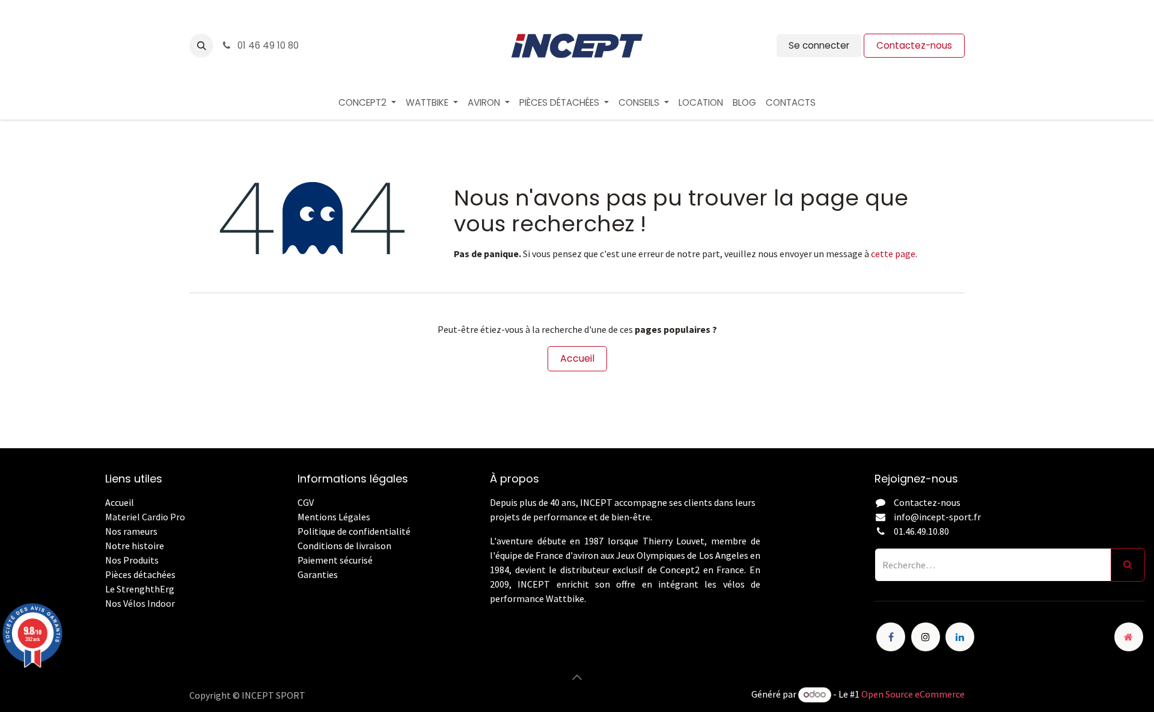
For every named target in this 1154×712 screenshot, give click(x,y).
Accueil (577, 358)
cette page (893, 254)
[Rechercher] (1128, 565)
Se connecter (819, 45)
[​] (298, 589)
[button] (201, 46)
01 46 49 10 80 (267, 45)
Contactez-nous (914, 45)
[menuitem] (367, 103)
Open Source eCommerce (913, 694)
